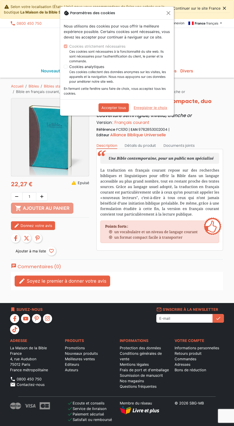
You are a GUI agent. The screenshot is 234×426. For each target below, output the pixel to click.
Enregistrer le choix (150, 107)
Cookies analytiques (86, 66)
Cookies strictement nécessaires (97, 46)
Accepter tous (113, 107)
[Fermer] (168, 13)
